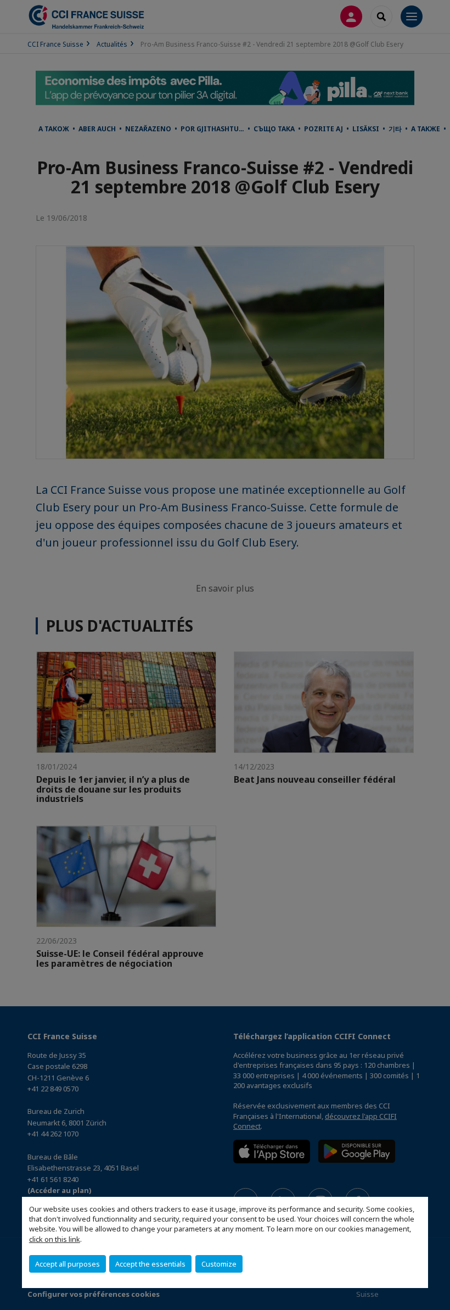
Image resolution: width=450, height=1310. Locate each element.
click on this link (54, 1239)
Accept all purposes (67, 1264)
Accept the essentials (150, 1264)
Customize (219, 1264)
